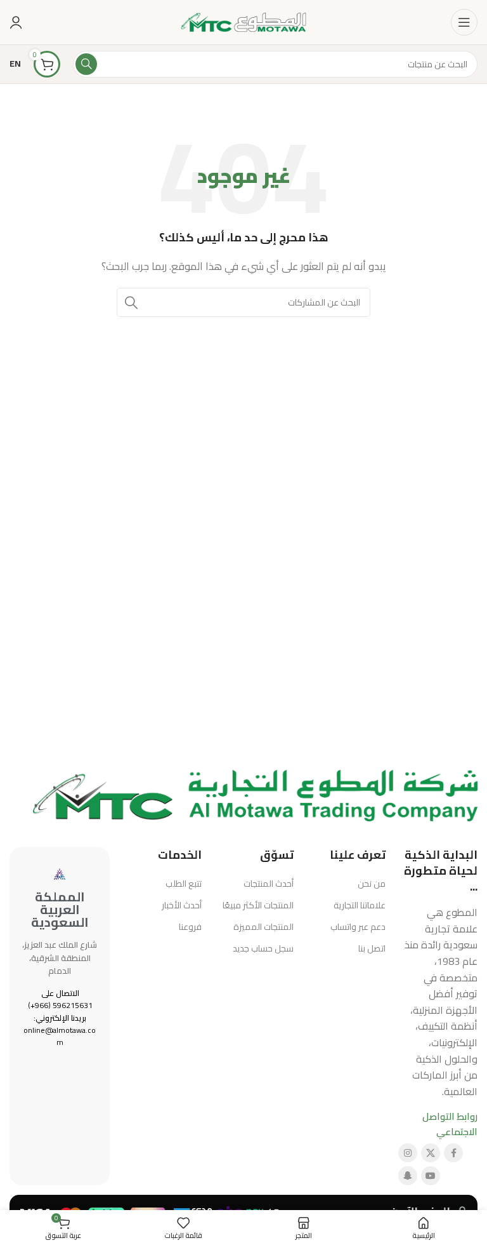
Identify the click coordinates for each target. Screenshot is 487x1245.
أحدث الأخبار (182, 905)
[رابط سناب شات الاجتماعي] (407, 1175)
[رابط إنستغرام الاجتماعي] (407, 1152)
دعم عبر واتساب (358, 927)
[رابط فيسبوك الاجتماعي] (453, 1152)
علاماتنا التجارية (360, 905)
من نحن (372, 883)
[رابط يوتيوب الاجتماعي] (430, 1175)
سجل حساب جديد (263, 948)
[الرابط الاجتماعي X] (430, 1152)
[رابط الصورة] (255, 794)
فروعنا (190, 927)
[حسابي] (16, 22)
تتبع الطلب (184, 883)
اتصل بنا (372, 948)
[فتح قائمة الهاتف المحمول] (464, 22)
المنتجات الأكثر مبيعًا (258, 905)
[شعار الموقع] (243, 21)
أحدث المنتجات (269, 883)
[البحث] (86, 64)
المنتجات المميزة (263, 927)
